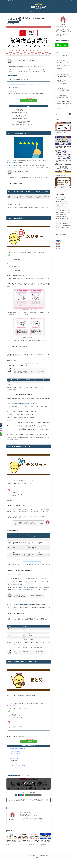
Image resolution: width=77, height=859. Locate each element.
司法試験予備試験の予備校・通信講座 (63, 71)
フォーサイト (64, 207)
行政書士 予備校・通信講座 (62, 77)
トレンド (63, 205)
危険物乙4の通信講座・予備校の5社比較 (18, 84)
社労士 (69, 221)
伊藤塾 (57, 212)
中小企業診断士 (62, 210)
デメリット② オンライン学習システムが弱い (22, 121)
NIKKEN (62, 199)
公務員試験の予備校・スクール (63, 85)
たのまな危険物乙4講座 (14, 758)
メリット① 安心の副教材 (18, 114)
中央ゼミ (57, 210)
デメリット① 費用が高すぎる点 (20, 119)
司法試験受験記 (58, 216)
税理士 (57, 223)
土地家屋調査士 (58, 218)
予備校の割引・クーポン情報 (62, 105)
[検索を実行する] (70, 114)
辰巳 (56, 229)
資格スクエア (58, 227)
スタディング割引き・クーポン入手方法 (17, 765)
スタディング (58, 205)
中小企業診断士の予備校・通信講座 (64, 103)
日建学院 (57, 220)
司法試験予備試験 (63, 214)
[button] (16, 795)
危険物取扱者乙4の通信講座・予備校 (13, 775)
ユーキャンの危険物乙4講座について (19, 109)
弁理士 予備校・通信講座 (62, 83)
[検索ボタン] (58, 12)
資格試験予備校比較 (65, 227)
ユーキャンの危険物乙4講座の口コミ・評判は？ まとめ (22, 124)
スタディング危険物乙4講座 (15, 753)
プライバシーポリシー (43, 855)
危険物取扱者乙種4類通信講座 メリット (20, 112)
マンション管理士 (59, 208)
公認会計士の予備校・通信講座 (63, 90)
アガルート (65, 201)
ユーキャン (23, 775)
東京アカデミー (58, 221)
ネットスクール (58, 207)
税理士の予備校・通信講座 (62, 60)
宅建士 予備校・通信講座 (62, 95)
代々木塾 (68, 210)
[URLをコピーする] (1, 435)
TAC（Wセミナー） (59, 201)
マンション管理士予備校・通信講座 (64, 101)
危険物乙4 (28, 775)
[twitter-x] (20, 822)
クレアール (58, 203)
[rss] (71, 0)
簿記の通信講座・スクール (62, 62)
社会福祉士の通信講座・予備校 (63, 55)
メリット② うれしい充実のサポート (20, 115)
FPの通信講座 (60, 68)
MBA (65, 197)
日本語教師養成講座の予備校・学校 (64, 58)
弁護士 (67, 218)
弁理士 (63, 218)
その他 (59, 108)
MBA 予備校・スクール (61, 88)
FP (59, 197)
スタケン (66, 203)
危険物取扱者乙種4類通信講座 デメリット (20, 118)
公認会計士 (68, 212)
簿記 (60, 223)
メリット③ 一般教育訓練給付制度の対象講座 (22, 116)
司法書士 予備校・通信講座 (62, 74)
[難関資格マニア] (38, 6)
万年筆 (69, 208)
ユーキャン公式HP (28, 100)
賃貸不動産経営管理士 (66, 225)
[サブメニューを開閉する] (70, 71)
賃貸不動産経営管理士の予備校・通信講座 (64, 98)
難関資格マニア (12, 819)
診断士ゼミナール (59, 225)
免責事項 (31, 855)
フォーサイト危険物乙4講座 (15, 751)
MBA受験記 (58, 199)
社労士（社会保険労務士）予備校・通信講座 (62, 81)
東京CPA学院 (66, 220)
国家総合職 (64, 216)
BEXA (57, 197)
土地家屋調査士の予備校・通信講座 (64, 93)
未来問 (61, 220)
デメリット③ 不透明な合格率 (19, 122)
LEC (62, 197)
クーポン (62, 203)
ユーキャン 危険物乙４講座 (19, 110)
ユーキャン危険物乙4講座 (14, 755)
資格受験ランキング (58, 248)
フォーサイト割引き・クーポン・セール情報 (18, 767)
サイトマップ (36, 855)
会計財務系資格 (62, 212)
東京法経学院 (64, 221)
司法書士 (57, 214)
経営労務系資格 (64, 223)
